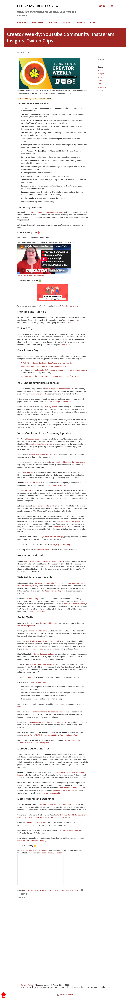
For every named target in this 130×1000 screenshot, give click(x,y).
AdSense (80, 22)
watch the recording (36, 276)
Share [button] (101, 59)
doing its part (30, 490)
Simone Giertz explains (71, 830)
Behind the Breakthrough (53, 537)
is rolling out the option (31, 483)
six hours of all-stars (67, 805)
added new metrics (40, 682)
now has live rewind (43, 550)
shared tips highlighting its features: (41, 664)
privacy (100, 77)
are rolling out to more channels (58, 389)
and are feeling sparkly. (26, 626)
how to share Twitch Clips (56, 485)
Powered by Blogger (66, 995)
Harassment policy (33, 439)
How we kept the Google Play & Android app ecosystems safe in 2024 (51, 376)
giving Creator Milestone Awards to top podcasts (43, 561)
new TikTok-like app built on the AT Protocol (42, 641)
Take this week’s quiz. (70, 306)
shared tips (29, 472)
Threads (100, 80)
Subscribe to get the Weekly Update (33, 850)
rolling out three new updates (43, 654)
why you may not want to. (51, 793)
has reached (29, 677)
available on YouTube (48, 805)
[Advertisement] (61, 951)
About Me (21, 22)
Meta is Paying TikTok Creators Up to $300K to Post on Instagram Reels (51, 735)
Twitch (100, 84)
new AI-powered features (42, 506)
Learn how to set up (53, 591)
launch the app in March (33, 649)
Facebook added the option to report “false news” (45, 212)
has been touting (32, 599)
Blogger (67, 22)
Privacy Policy (27, 985)
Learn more (33, 217)
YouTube (53, 22)
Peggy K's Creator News (38, 6)
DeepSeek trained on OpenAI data (72, 788)
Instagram (101, 74)
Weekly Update (102, 87)
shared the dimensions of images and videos (47, 712)
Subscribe (24, 99)
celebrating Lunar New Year (35, 823)
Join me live (21, 276)
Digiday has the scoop (61, 545)
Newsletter (37, 22)
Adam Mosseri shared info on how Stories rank (48, 722)
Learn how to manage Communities (57, 402)
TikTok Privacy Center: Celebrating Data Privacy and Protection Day (47, 363)
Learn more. (65, 345)
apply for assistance (37, 611)
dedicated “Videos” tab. (48, 623)
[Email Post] (82, 890)
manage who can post (37, 394)
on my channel (51, 407)
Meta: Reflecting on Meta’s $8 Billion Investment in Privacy (43, 366)
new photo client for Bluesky (38, 631)
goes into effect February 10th (40, 444)
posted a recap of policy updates (41, 454)
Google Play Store (59, 526)
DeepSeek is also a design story (65, 790)
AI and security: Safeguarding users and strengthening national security (60, 370)
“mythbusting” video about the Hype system (68, 462)
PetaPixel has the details (70, 521)
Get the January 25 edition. (52, 853)
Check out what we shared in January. (31, 841)
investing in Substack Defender (73, 604)
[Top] (4, 995)
